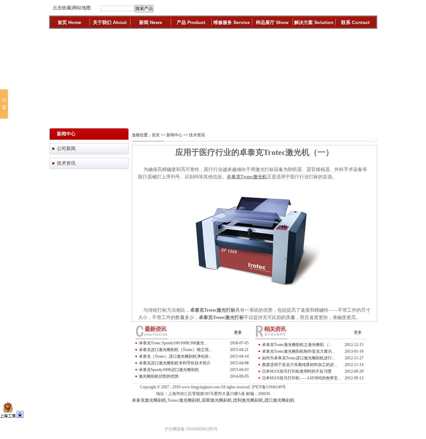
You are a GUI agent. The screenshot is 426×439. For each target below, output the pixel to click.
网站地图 (81, 7)
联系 (355, 22)
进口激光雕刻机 (279, 400)
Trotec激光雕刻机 (184, 400)
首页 (69, 22)
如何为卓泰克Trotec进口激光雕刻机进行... (298, 358)
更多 (238, 332)
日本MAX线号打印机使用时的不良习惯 (296, 371)
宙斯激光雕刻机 (217, 400)
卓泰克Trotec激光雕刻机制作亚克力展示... (298, 351)
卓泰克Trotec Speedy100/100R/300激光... (173, 343)
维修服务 (231, 22)
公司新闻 (66, 148)
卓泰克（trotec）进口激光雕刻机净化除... (175, 356)
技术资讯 (66, 163)
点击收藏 (62, 7)
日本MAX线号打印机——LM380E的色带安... (301, 378)
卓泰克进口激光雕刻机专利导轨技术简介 (175, 363)
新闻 (150, 22)
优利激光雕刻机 (248, 400)
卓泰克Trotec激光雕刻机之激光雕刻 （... (297, 344)
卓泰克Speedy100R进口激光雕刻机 (169, 369)
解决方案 (313, 22)
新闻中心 (174, 135)
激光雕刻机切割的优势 (159, 376)
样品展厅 (272, 22)
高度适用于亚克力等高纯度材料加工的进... (299, 364)
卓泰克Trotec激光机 (247, 176)
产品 (191, 22)
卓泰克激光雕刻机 (149, 400)
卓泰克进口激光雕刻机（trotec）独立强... (175, 349)
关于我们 (110, 22)
